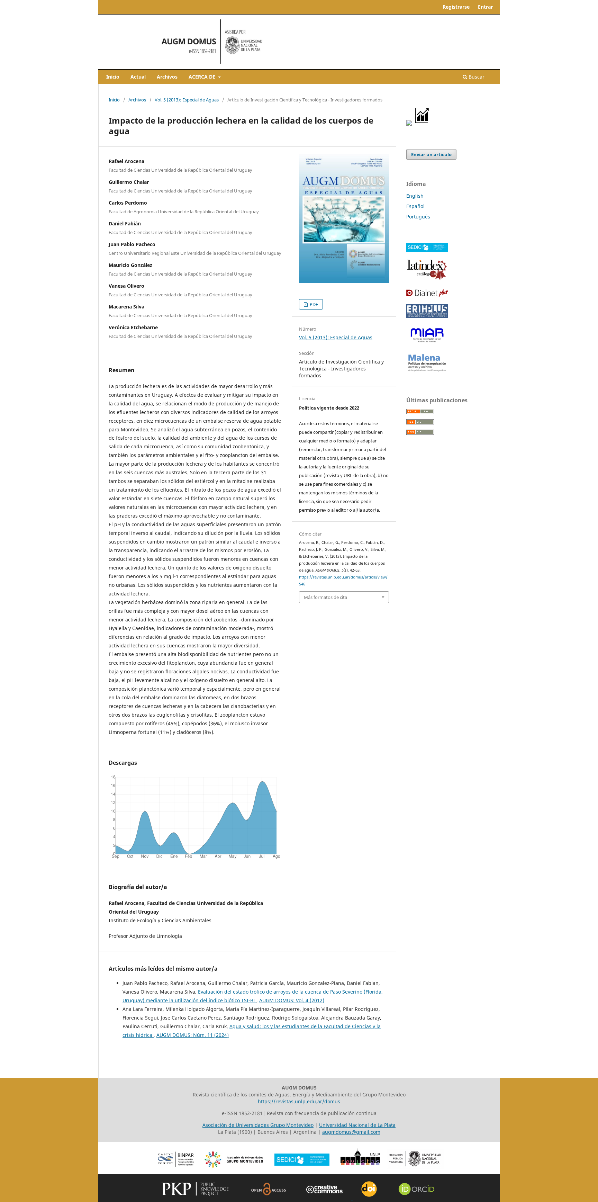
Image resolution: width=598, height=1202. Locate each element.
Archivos (167, 76)
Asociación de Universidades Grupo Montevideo (258, 1125)
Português (418, 216)
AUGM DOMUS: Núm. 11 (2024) (192, 1035)
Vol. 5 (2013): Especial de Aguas (187, 100)
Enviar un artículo (431, 154)
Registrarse (456, 6)
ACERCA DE (203, 76)
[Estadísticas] (422, 123)
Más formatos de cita (325, 597)
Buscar (475, 76)
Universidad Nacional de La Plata (357, 1125)
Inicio (112, 76)
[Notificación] (409, 123)
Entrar (485, 6)
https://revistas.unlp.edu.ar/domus (299, 1101)
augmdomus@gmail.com (351, 1132)
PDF (313, 304)
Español (415, 206)
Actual (138, 76)
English (415, 195)
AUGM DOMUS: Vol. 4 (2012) (291, 1000)
